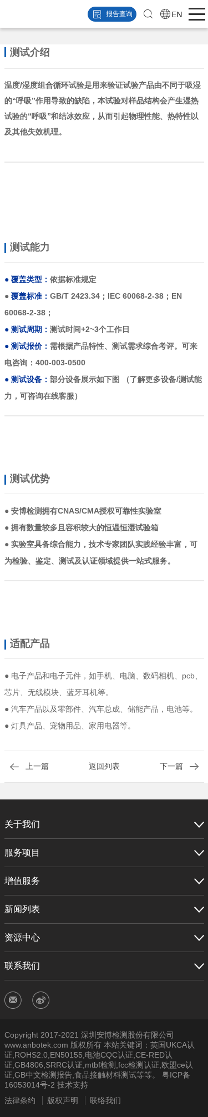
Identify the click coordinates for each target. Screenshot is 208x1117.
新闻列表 (22, 909)
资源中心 (22, 937)
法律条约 (19, 1100)
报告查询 (119, 14)
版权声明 (62, 1100)
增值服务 (22, 880)
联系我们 (22, 965)
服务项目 (22, 852)
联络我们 (105, 1100)
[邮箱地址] (13, 1000)
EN (171, 14)
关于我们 (22, 824)
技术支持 (72, 1084)
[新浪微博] (40, 1000)
